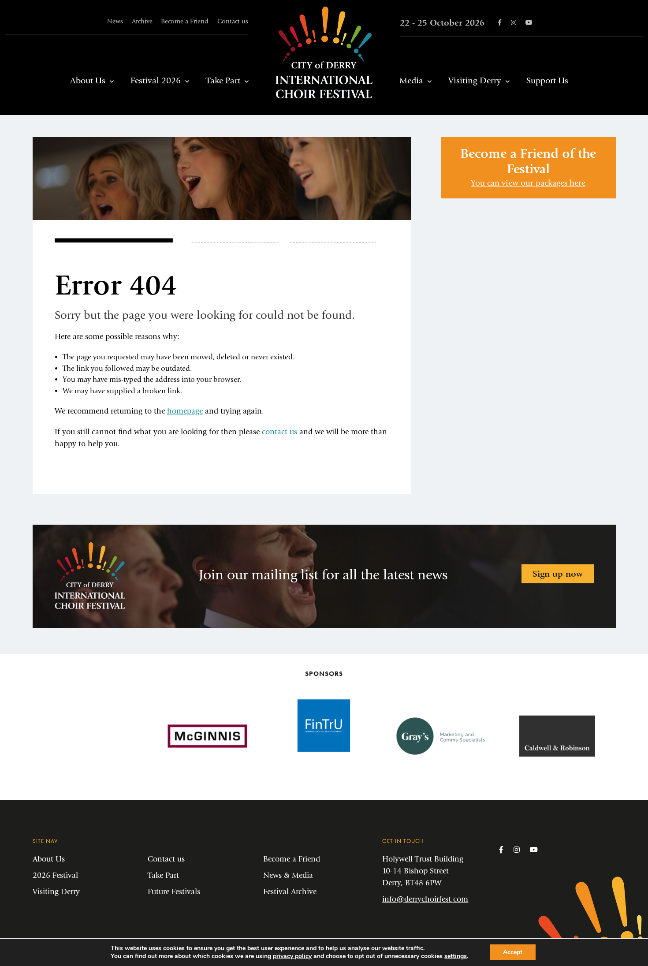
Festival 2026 (155, 80)
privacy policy (292, 956)
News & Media (288, 875)
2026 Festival (55, 875)
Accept (512, 952)
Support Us (547, 80)
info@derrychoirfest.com (425, 899)
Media (411, 80)
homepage (185, 411)
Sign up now (558, 574)
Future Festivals (174, 891)
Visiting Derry (474, 80)
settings (455, 956)
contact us (279, 431)
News (115, 21)
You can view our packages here (528, 183)
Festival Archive (290, 891)
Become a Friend (185, 21)
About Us (87, 80)
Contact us (232, 21)
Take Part (223, 80)
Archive (142, 21)
